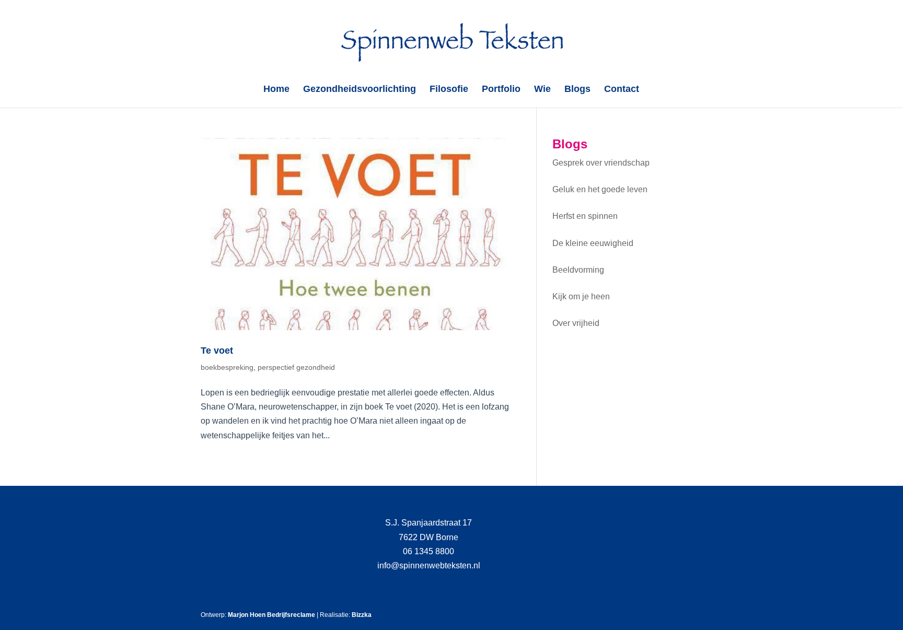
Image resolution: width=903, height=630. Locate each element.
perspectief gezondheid (296, 367)
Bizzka (362, 615)
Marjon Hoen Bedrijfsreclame (271, 615)
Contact (621, 89)
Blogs (577, 89)
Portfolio (501, 89)
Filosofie (449, 89)
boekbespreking (227, 367)
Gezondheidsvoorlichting (359, 89)
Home (276, 89)
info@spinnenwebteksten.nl (428, 565)
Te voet (217, 350)
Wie (542, 89)
